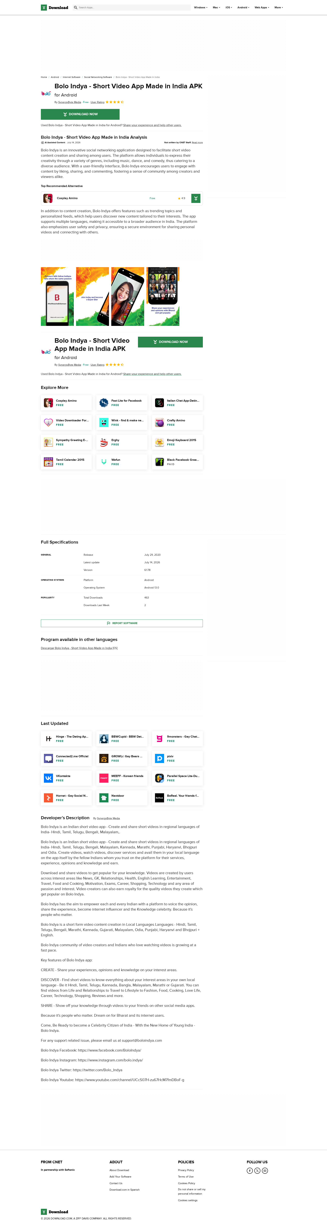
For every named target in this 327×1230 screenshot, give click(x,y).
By (67, 102)
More (278, 7)
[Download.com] (54, 8)
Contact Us (116, 1183)
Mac (215, 7)
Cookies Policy (186, 1183)
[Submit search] (76, 8)
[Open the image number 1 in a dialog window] (92, 296)
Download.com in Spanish (125, 1189)
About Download (119, 1170)
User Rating (97, 102)
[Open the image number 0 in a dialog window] (57, 296)
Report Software (124, 623)
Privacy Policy (186, 1170)
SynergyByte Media (108, 818)
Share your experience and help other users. (152, 125)
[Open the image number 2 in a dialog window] (127, 296)
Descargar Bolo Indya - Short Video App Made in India (76, 648)
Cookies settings (188, 1200)
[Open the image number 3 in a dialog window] (162, 296)
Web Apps (261, 7)
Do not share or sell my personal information (192, 1191)
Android (242, 7)
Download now (83, 114)
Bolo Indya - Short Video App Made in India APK (128, 90)
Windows (199, 7)
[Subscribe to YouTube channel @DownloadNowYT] (265, 1171)
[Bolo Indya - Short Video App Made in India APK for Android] (46, 93)
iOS (228, 7)
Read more (197, 142)
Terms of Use (186, 1176)
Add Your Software (120, 1176)
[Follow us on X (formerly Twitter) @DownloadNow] (257, 1171)
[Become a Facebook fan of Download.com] (250, 1171)
